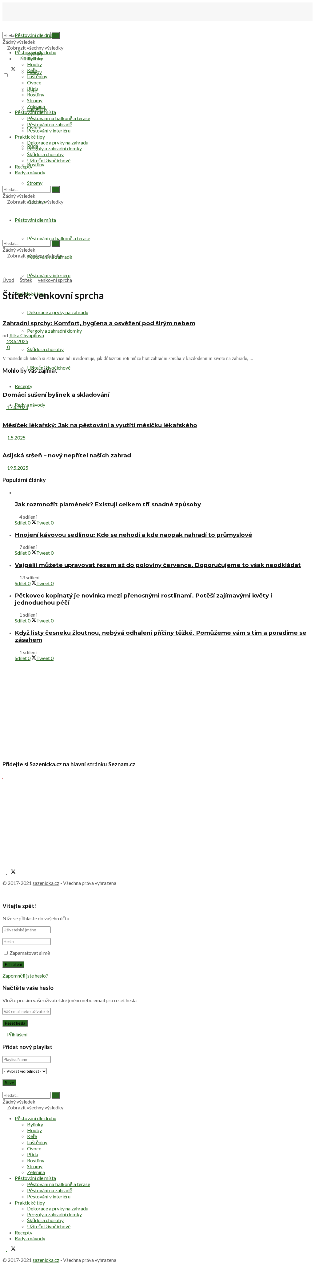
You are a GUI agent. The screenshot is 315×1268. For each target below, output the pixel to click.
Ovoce (34, 82)
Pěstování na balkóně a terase (58, 238)
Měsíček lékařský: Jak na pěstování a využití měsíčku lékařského (99, 425)
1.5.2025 (16, 437)
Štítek (26, 280)
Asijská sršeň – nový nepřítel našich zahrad (66, 455)
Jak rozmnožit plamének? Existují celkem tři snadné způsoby (108, 504)
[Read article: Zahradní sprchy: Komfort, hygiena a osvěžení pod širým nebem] (157, 311)
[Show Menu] (4, 207)
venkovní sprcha (55, 280)
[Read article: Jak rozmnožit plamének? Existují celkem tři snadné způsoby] (164, 492)
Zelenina (36, 106)
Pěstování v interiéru (48, 275)
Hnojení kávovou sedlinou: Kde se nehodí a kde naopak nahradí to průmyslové (133, 534)
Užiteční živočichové (48, 160)
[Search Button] (4, 183)
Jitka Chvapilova (26, 335)
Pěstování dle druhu (35, 35)
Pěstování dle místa (35, 112)
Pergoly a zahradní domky (54, 331)
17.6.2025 (17, 407)
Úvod (8, 280)
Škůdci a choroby (45, 349)
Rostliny (35, 164)
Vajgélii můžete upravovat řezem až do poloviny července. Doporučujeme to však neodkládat (158, 565)
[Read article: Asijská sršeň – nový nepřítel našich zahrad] (157, 443)
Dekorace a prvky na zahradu (57, 142)
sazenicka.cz (46, 883)
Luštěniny (37, 76)
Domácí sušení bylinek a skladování (55, 394)
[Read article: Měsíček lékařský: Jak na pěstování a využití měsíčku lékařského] (157, 413)
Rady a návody (30, 404)
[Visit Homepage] (33, 23)
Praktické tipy (30, 137)
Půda (32, 88)
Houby (34, 64)
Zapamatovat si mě (30, 953)
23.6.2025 (17, 341)
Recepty (23, 386)
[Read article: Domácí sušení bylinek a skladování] (157, 383)
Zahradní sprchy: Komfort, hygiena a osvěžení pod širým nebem (98, 323)
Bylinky (35, 58)
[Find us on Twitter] (11, 69)
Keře (32, 70)
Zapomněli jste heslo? (25, 975)
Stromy (34, 183)
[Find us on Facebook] (4, 69)
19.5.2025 (17, 468)
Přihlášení (16, 1034)
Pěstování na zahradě (49, 124)
